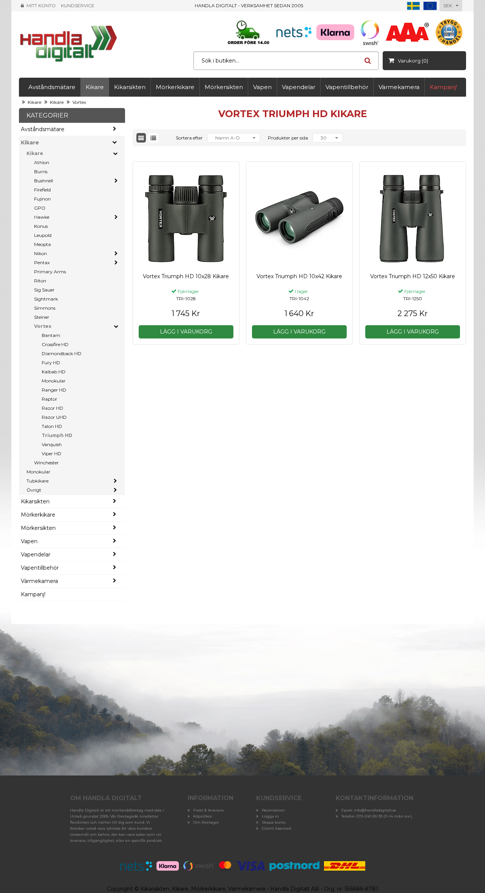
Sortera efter (189, 138)
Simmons (44, 308)
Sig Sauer (44, 290)
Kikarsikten (130, 87)
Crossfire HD (55, 344)
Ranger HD (54, 390)
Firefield (42, 190)
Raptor (49, 399)
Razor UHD (54, 417)
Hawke (41, 217)
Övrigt (34, 490)
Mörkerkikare (175, 87)
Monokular (54, 381)
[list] (153, 138)
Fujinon (42, 199)
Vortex (79, 102)
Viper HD (51, 453)
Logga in (270, 816)
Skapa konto (274, 822)
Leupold (43, 235)
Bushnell (43, 180)
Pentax (42, 262)
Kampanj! (443, 87)
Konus (41, 226)
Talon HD (52, 426)
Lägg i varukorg (186, 331)
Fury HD (51, 362)
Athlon (41, 162)
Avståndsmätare (51, 87)
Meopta (42, 244)
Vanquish (52, 444)
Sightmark (46, 299)
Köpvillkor (202, 816)
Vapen (262, 87)
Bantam (51, 335)
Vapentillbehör (346, 87)
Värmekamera (399, 87)
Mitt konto (41, 5)
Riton (40, 281)
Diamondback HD (61, 353)
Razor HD (52, 408)
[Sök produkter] (367, 60)
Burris (40, 171)
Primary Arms (50, 271)
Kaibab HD (54, 371)
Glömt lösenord (276, 828)
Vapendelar (298, 87)
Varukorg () (413, 61)
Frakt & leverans (208, 810)
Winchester (46, 462)
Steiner (41, 317)
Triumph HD (57, 435)
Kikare (95, 87)
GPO (39, 208)
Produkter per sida (288, 138)
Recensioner (273, 810)
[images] (141, 138)
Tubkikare (37, 481)
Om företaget (206, 822)
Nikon (40, 253)
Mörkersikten (224, 87)
